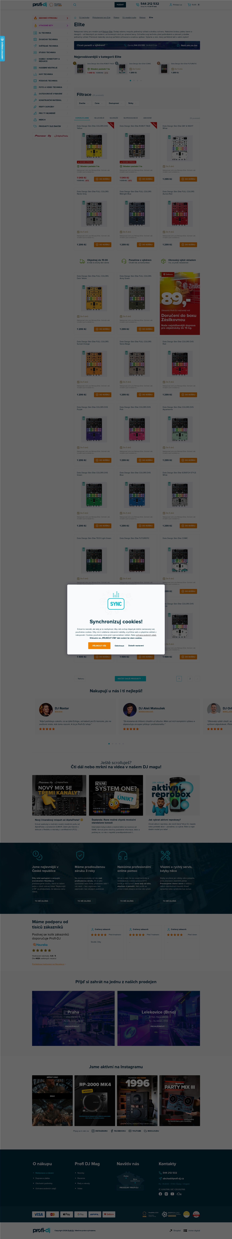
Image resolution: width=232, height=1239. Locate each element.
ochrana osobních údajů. (146, 635)
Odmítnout (119, 645)
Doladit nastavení (136, 645)
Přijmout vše (99, 645)
